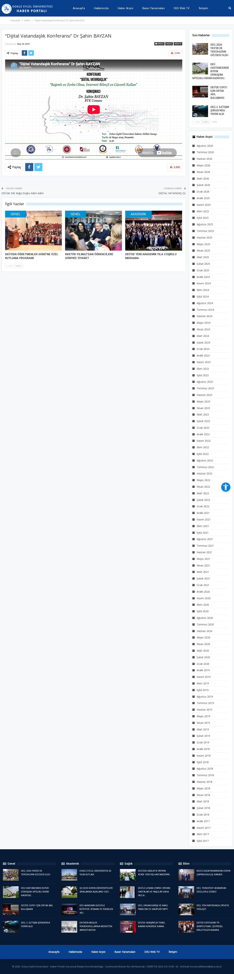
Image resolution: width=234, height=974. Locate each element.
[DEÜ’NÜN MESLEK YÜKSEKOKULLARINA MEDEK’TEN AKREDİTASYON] (69, 927)
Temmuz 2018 (205, 775)
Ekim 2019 (203, 683)
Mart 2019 (203, 729)
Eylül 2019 (203, 690)
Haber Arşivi (125, 8)
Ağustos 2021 (205, 539)
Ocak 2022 (203, 506)
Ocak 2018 (203, 814)
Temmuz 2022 (205, 467)
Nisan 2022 (203, 486)
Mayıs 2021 (203, 559)
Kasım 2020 (204, 598)
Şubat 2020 (203, 657)
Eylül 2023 (203, 375)
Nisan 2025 (203, 250)
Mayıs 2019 (203, 716)
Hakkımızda (101, 8)
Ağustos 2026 (205, 145)
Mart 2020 (203, 650)
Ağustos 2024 (205, 303)
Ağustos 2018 (205, 768)
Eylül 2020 (203, 611)
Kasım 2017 (204, 827)
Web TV (178, 44)
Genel (15, 214)
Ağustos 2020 (205, 618)
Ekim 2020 (203, 604)
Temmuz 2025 (205, 231)
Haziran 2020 (204, 631)
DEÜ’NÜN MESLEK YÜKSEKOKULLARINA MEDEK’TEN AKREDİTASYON (96, 926)
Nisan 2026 (203, 172)
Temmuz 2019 (205, 703)
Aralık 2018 (203, 749)
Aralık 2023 (203, 355)
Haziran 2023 (204, 395)
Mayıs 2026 (203, 165)
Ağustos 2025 (205, 224)
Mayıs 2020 (203, 637)
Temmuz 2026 (205, 152)
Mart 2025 (203, 257)
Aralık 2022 (203, 434)
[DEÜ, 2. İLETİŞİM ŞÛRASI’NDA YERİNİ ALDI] (200, 111)
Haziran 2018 (204, 781)
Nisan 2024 (203, 329)
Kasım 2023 (204, 362)
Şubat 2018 (203, 808)
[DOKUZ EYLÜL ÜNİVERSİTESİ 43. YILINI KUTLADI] (69, 875)
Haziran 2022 (204, 473)
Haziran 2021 (204, 552)
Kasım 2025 (204, 204)
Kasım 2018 (204, 755)
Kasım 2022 (204, 440)
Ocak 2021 (203, 585)
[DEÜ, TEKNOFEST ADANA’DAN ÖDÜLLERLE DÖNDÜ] (186, 892)
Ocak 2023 (203, 427)
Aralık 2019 (203, 670)
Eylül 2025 (203, 217)
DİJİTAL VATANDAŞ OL (172, 193)
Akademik (138, 214)
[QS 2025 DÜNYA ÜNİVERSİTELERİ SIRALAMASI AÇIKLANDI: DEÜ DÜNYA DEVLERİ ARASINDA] (69, 892)
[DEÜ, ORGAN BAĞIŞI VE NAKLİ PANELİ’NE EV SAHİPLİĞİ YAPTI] (128, 909)
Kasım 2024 (204, 283)
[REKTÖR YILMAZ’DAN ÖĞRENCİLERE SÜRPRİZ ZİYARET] (93, 231)
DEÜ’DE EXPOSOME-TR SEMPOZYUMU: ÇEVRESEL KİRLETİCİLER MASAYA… (210, 926)
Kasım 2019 (204, 677)
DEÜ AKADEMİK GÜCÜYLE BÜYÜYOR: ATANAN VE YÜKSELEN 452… (96, 909)
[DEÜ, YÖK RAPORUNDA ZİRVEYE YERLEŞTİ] (186, 909)
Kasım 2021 (204, 519)
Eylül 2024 (203, 296)
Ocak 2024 (203, 349)
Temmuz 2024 (205, 309)
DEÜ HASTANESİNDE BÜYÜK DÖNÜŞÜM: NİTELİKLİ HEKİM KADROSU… (210, 71)
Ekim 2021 (203, 526)
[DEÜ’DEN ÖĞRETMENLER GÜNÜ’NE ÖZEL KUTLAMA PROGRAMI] (33, 231)
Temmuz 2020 (205, 624)
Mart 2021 (203, 572)
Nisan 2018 (203, 795)
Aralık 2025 (203, 198)
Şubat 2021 (203, 578)
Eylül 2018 (203, 762)
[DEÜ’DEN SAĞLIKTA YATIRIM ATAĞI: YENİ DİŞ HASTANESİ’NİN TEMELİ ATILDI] (128, 875)
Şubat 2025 (203, 263)
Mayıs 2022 (203, 480)
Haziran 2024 (204, 316)
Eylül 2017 (203, 840)
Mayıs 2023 (203, 401)
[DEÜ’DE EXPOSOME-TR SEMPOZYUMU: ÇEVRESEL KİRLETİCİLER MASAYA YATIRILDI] (186, 927)
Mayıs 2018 (203, 788)
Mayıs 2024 (203, 322)
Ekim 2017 (203, 834)
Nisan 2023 (203, 408)
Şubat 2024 (203, 342)
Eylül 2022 (203, 454)
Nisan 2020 (203, 644)
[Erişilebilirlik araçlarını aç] (225, 487)
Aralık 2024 (203, 277)
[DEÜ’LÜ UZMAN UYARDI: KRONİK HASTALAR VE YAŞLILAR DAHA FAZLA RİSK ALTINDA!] (128, 892)
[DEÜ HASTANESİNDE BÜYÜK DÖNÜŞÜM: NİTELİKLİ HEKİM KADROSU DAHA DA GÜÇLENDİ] (200, 68)
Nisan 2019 (203, 723)
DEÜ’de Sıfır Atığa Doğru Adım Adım (22, 193)
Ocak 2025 (203, 270)
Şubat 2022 (203, 500)
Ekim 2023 (203, 368)
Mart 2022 (203, 493)
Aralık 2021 (203, 513)
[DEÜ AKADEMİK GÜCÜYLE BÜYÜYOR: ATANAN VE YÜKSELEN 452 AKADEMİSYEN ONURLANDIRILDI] (69, 909)
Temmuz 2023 (205, 388)
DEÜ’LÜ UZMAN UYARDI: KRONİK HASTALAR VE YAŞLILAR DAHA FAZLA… (154, 892)
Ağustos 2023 (205, 381)
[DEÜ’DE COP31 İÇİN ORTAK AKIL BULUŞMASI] (200, 91)
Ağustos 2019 (205, 696)
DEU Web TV (182, 8)
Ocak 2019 (203, 742)
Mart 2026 (203, 178)
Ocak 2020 (203, 664)
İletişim (203, 8)
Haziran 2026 (204, 158)
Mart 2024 (203, 336)
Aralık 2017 (203, 821)
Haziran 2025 (204, 237)
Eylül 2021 (203, 532)
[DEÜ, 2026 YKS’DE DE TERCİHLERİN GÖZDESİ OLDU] (200, 49)
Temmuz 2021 (205, 545)
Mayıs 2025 (203, 244)
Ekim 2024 (203, 290)
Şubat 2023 (203, 421)
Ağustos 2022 (205, 460)
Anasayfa (79, 8)
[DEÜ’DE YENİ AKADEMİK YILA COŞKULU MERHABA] (153, 231)
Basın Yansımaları (153, 8)
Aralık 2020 (203, 591)
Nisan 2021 (203, 565)
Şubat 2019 (203, 736)
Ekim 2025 (203, 211)
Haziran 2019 (204, 709)
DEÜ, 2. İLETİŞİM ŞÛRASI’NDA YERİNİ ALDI (219, 110)
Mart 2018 (203, 801)
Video (160, 44)
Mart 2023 (203, 414)
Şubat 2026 (203, 185)
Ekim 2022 (203, 447)
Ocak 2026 (203, 191)
